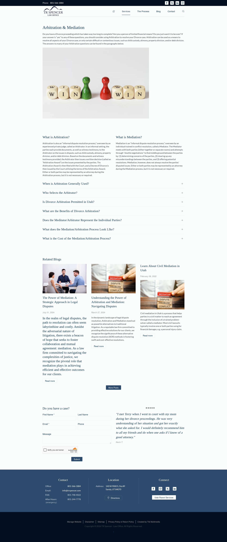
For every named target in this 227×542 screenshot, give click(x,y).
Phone (81, 423)
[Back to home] (53, 11)
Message (47, 433)
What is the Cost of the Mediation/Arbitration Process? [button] (77, 238)
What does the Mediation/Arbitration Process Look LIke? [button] (78, 229)
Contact (171, 11)
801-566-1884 (74, 486)
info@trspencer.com (71, 490)
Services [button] (126, 11)
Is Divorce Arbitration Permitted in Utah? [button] (68, 202)
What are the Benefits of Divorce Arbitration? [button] (71, 211)
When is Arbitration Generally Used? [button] (66, 183)
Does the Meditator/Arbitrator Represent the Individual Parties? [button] (82, 220)
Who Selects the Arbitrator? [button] (60, 192)
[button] (183, 11)
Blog (158, 11)
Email (46, 423)
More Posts (113, 387)
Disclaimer (89, 521)
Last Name (83, 414)
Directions (115, 497)
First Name (48, 414)
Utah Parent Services (164, 497)
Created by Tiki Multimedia (149, 521)
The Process (143, 11)
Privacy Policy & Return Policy (121, 521)
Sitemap (101, 521)
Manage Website (74, 521)
